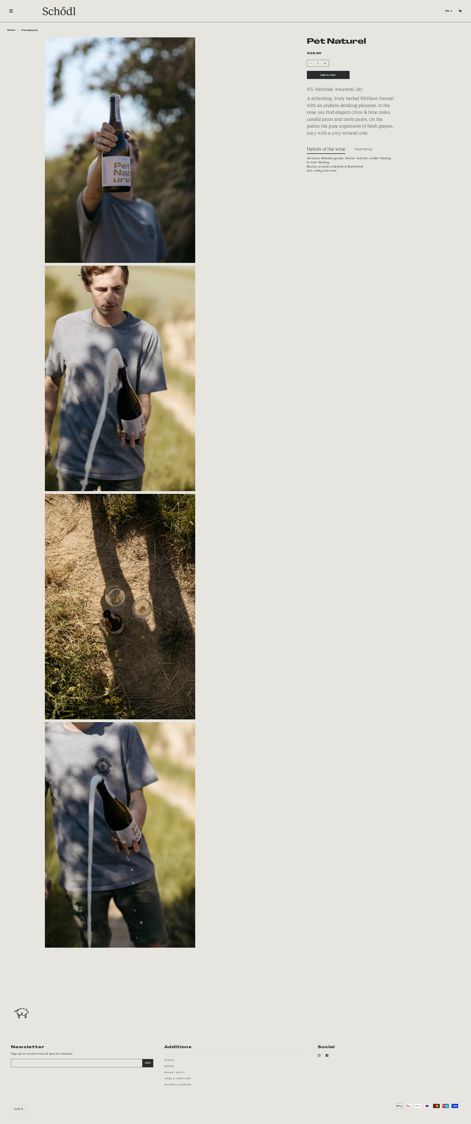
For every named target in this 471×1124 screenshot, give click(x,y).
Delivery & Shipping (178, 1084)
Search (169, 1060)
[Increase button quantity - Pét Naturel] (324, 63)
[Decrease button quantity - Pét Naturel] (311, 63)
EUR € (18, 1109)
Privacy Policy (174, 1072)
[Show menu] (11, 11)
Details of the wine (326, 148)
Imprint (169, 1066)
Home (11, 30)
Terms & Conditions (177, 1078)
